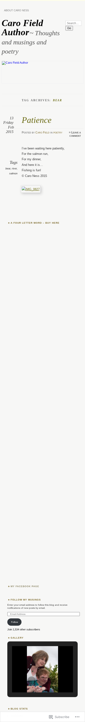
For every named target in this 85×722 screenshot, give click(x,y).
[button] (31, 680)
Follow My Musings (26, 599)
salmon (13, 173)
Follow (14, 622)
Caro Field (42, 132)
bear (7, 168)
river (14, 168)
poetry (57, 132)
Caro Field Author (22, 27)
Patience (36, 120)
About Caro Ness (16, 10)
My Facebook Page (25, 586)
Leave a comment (75, 134)
